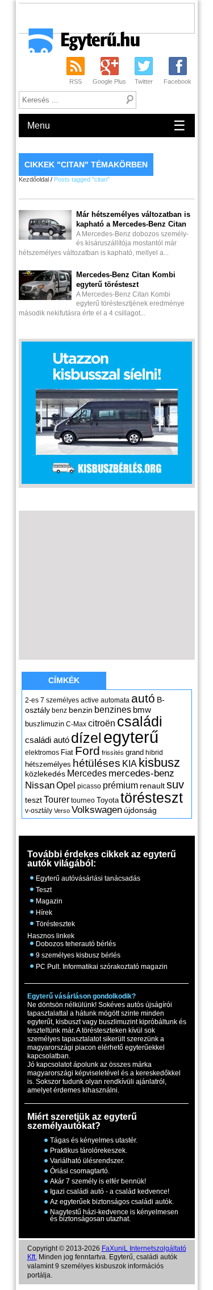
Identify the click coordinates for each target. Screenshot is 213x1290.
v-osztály (38, 811)
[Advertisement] (115, 17)
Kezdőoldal (34, 179)
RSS (75, 81)
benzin (81, 709)
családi (139, 721)
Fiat (67, 752)
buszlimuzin (44, 724)
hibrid (154, 753)
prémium (120, 785)
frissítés (113, 752)
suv (175, 784)
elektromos (42, 753)
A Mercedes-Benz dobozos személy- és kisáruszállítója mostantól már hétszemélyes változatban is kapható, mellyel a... (104, 234)
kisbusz (159, 762)
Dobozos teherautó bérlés (76, 944)
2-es (32, 700)
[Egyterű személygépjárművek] (79, 44)
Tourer (56, 799)
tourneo (83, 800)
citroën (101, 723)
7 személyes (59, 700)
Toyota (108, 800)
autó (143, 698)
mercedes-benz (141, 773)
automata (115, 700)
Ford (87, 750)
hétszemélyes (48, 764)
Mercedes (87, 773)
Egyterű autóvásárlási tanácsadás (88, 878)
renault (152, 785)
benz (59, 710)
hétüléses (96, 763)
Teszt (44, 890)
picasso (89, 786)
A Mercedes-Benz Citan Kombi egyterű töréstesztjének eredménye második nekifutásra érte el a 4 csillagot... (102, 294)
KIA (129, 764)
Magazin (49, 901)
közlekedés (45, 773)
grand (135, 752)
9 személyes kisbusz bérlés (78, 955)
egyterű (130, 737)
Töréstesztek (55, 924)
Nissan (40, 785)
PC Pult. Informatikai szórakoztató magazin (102, 967)
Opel (66, 785)
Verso (62, 810)
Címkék (64, 680)
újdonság (140, 810)
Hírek (44, 913)
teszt (33, 799)
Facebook (177, 81)
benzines (112, 709)
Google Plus (109, 81)
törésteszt (151, 798)
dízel (86, 738)
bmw (142, 709)
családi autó (47, 740)
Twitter (144, 81)
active (90, 700)
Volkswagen (97, 809)
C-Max (76, 724)
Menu (106, 125)
